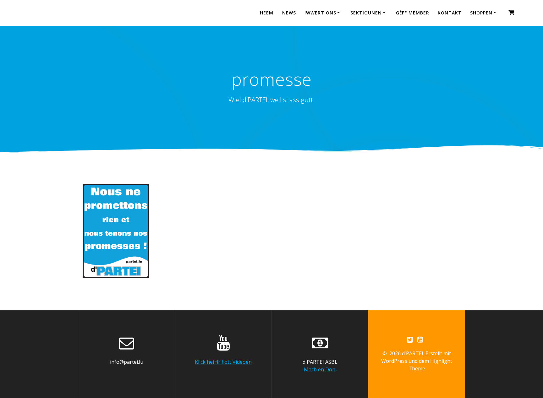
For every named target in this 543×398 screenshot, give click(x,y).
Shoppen (481, 13)
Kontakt (450, 13)
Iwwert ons (320, 13)
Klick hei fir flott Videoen (223, 361)
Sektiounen (366, 13)
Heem (266, 13)
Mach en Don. (320, 369)
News (289, 13)
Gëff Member (412, 13)
